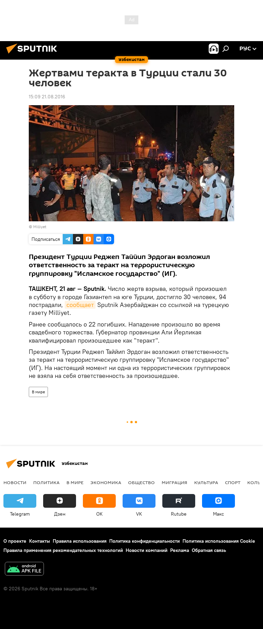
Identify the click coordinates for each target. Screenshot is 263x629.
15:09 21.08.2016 (47, 97)
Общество (141, 482)
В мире (38, 391)
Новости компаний (146, 550)
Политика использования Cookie (219, 541)
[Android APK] (24, 569)
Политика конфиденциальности (144, 541)
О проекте (14, 541)
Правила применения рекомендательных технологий (63, 550)
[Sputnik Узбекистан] (33, 54)
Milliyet (39, 226)
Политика (46, 482)
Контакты (39, 541)
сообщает (80, 305)
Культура (206, 482)
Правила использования (80, 541)
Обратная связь (209, 550)
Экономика (105, 482)
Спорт (232, 482)
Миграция (174, 482)
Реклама (179, 550)
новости (14, 482)
